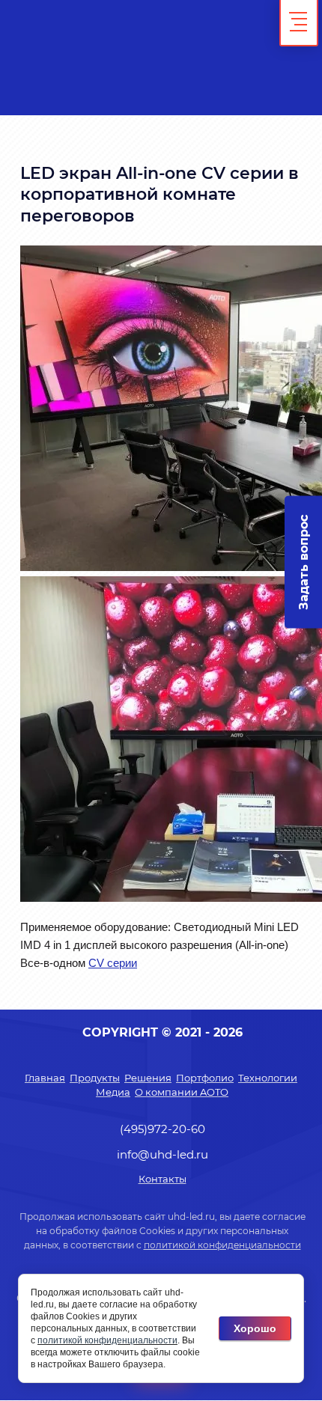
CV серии (112, 962)
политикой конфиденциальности (222, 1245)
